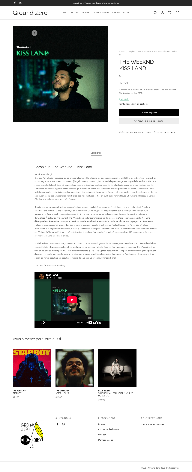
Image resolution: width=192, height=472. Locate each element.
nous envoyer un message (152, 424)
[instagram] (63, 424)
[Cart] (177, 13)
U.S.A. (173, 132)
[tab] (96, 152)
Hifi (64, 12)
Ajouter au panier (149, 112)
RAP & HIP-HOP (144, 51)
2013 (166, 132)
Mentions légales (105, 439)
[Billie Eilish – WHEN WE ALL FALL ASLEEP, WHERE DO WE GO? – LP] (117, 368)
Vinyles (74, 12)
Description (96, 152)
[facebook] (58, 424)
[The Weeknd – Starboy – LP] (32, 368)
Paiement (102, 424)
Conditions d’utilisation (108, 429)
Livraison (102, 434)
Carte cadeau (101, 12)
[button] (46, 360)
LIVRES (85, 12)
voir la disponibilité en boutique (133, 103)
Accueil (122, 51)
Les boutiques (120, 12)
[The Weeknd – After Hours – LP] (75, 368)
